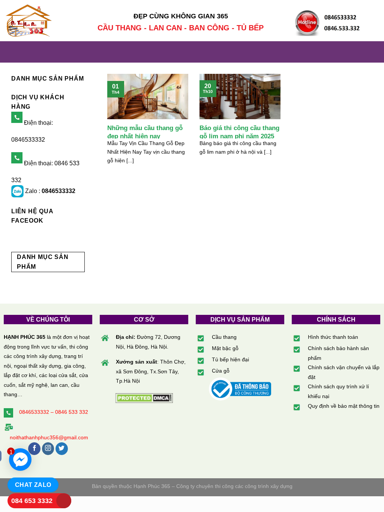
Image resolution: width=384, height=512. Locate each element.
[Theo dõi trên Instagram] (48, 448)
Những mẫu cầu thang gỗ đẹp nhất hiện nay (145, 132)
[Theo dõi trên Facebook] (34, 448)
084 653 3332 (31, 501)
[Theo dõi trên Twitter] (62, 448)
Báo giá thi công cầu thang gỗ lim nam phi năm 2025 (239, 132)
